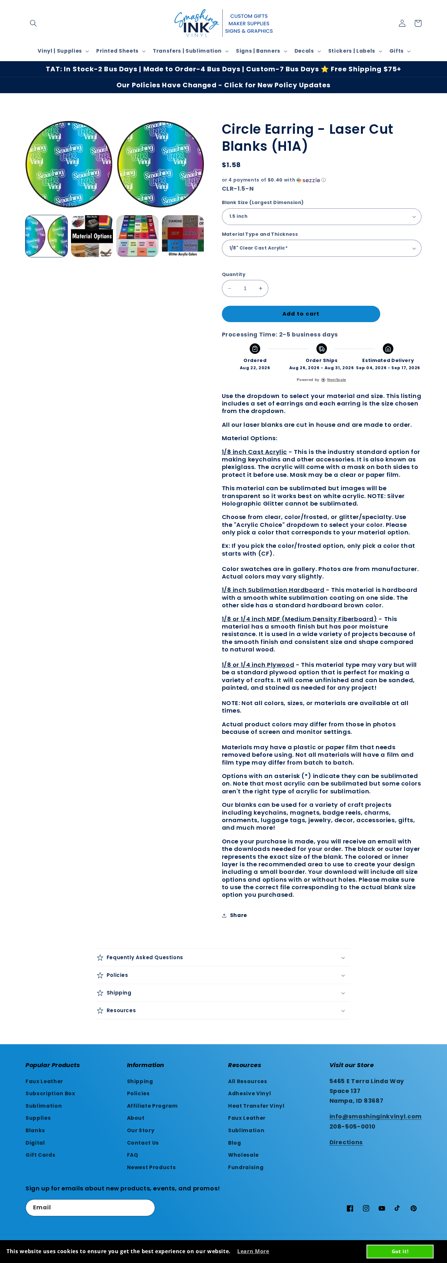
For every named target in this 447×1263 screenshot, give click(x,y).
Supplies (38, 1118)
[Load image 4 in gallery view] (183, 236)
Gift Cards (41, 1154)
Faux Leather (44, 1081)
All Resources (247, 1081)
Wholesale (243, 1154)
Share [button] (238, 915)
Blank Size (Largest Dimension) (263, 202)
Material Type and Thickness (260, 234)
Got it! (400, 1251)
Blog (234, 1142)
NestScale (336, 380)
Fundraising (245, 1167)
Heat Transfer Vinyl (256, 1105)
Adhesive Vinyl (249, 1093)
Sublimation (44, 1105)
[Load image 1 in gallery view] (46, 236)
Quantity (234, 274)
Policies (138, 1093)
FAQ (132, 1154)
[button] (33, 23)
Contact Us (143, 1142)
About (136, 1118)
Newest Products (151, 1167)
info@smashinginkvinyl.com (376, 1116)
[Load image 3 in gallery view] (137, 236)
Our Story (141, 1130)
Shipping (140, 1081)
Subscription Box (50, 1093)
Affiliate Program (152, 1105)
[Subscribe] (147, 1207)
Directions (346, 1142)
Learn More (253, 1251)
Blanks (35, 1130)
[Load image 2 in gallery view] (92, 236)
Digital (35, 1142)
